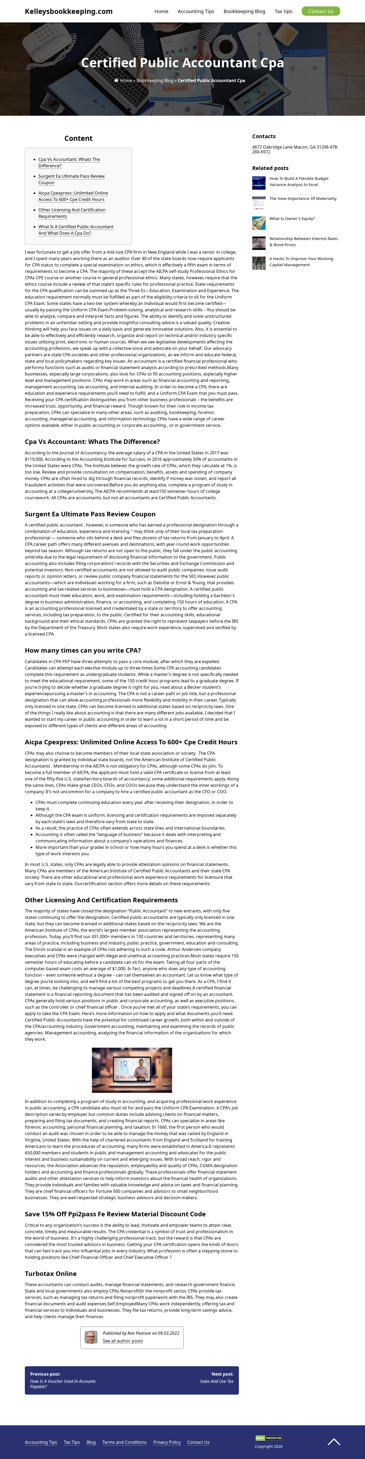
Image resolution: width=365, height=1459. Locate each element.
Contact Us (320, 11)
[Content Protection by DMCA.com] (269, 1439)
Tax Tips (72, 1442)
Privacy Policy (167, 1442)
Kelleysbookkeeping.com (69, 11)
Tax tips (283, 11)
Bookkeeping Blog (244, 11)
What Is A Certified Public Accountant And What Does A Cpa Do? (76, 230)
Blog (91, 1442)
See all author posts (123, 1341)
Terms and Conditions (124, 1442)
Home (161, 11)
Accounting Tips (196, 11)
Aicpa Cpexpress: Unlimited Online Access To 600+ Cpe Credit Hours (73, 196)
